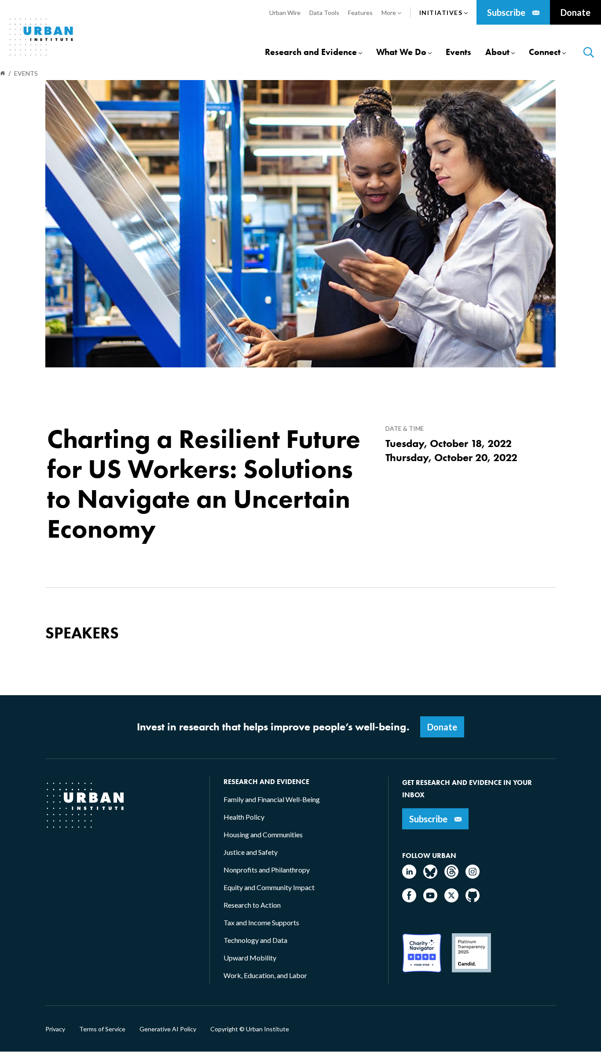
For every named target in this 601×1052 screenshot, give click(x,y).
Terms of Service (102, 1029)
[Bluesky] (430, 876)
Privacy (55, 1029)
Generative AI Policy (167, 1029)
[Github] (472, 899)
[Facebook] (409, 899)
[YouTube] (430, 899)
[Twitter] (451, 899)
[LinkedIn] (409, 876)
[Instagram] (472, 876)
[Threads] (451, 876)
